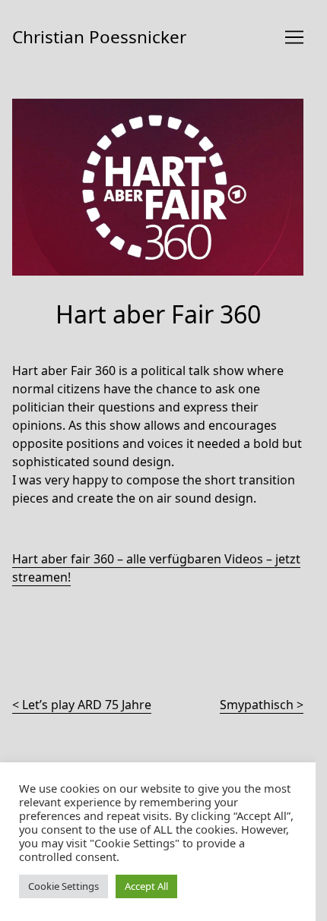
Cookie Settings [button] (63, 886)
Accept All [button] (146, 886)
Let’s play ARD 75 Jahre (86, 704)
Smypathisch (257, 704)
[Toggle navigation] (294, 37)
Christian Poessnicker (99, 37)
